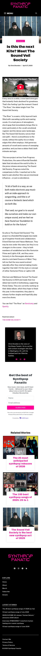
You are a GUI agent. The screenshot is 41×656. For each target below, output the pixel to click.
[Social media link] (16, 359)
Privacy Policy (7, 642)
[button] (36, 13)
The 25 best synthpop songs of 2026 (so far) (18, 609)
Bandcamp (29, 303)
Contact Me (6, 639)
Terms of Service (8, 645)
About (4, 585)
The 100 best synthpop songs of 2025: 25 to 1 (20, 497)
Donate (5, 595)
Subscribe (6, 591)
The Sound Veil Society (11, 320)
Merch (4, 588)
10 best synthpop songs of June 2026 (15, 626)
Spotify (5, 306)
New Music (20, 41)
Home (4, 582)
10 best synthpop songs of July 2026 (15, 612)
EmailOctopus (24, 418)
